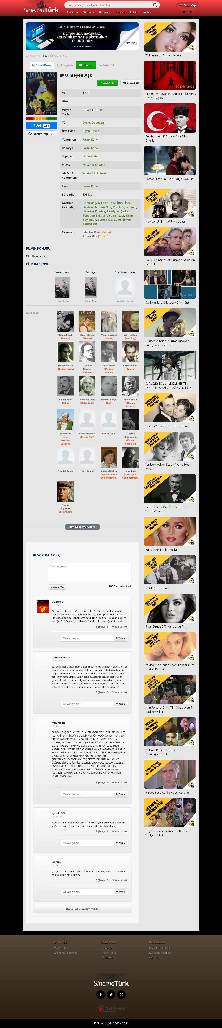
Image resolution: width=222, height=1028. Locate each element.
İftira (120, 203)
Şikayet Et (103, 626)
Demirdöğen (91, 203)
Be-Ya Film (96, 236)
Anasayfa (72, 12)
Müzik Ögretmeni (124, 207)
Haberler (107, 948)
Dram (86, 122)
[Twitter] (111, 994)
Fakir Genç (108, 203)
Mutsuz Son (103, 207)
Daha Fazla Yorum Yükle (82, 909)
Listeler (120, 12)
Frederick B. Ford (94, 173)
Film (44, 56)
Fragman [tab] (66, 65)
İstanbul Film (97, 232)
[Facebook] (100, 994)
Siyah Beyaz (91, 131)
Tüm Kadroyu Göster (82, 527)
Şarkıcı (125, 211)
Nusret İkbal (91, 156)
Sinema (88, 12)
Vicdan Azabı (115, 215)
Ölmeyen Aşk (58, 56)
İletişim (134, 12)
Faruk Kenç (90, 139)
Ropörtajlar (108, 952)
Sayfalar (104, 12)
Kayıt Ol (188, 12)
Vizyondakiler (63, 948)
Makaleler (107, 957)
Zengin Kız (105, 219)
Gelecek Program (65, 952)
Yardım (147, 12)
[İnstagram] (121, 994)
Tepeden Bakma (94, 215)
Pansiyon (113, 211)
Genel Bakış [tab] (43, 65)
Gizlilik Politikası (159, 948)
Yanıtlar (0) (121, 626)
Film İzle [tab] (87, 65)
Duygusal (98, 122)
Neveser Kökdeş (94, 165)
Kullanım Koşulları (160, 952)
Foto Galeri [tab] (109, 65)
